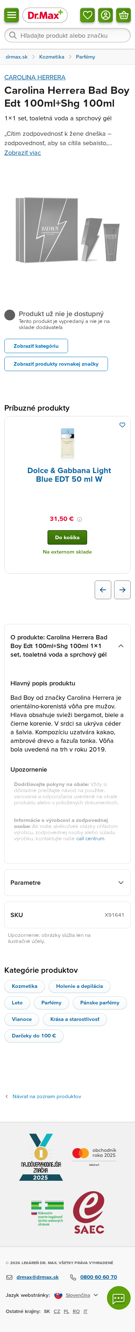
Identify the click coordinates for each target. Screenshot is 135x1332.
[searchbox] (67, 35)
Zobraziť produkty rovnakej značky (56, 364)
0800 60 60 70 (98, 1277)
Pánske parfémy (100, 1002)
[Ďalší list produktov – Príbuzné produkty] (122, 590)
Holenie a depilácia (79, 986)
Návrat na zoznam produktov (47, 1096)
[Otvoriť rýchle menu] (11, 15)
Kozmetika (24, 986)
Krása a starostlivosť (74, 1019)
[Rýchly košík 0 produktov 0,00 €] (123, 15)
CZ (57, 1311)
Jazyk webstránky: (28, 1295)
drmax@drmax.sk (38, 1277)
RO (76, 1311)
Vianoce (22, 1019)
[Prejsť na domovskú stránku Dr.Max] (45, 15)
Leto (17, 1002)
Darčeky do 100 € (34, 1035)
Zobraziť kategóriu (36, 346)
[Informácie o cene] (79, 519)
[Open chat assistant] (118, 1297)
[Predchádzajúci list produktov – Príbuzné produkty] (103, 590)
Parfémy (51, 1002)
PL (66, 1311)
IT (85, 1311)
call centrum (90, 838)
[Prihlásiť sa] (105, 15)
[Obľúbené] (87, 15)
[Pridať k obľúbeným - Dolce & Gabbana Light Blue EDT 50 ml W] (122, 425)
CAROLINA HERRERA (35, 77)
